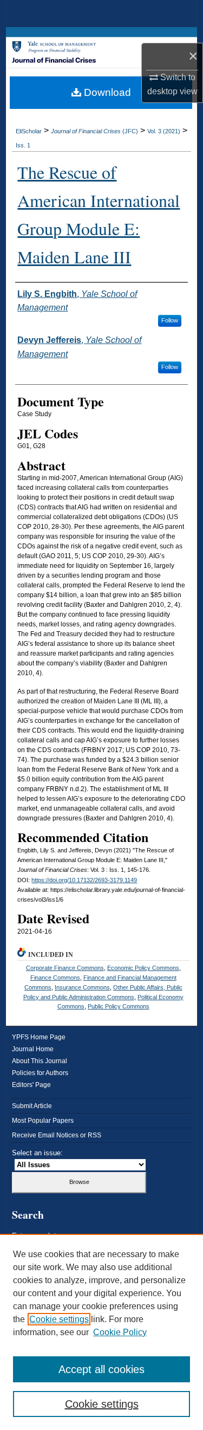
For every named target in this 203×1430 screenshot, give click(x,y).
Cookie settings (59, 1319)
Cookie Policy (120, 1332)
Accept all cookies (101, 1369)
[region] (101, 1332)
